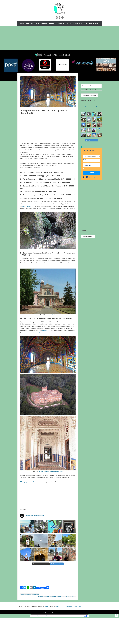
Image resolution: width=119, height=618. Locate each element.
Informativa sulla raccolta (40, 616)
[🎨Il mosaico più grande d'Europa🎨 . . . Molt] (55, 554)
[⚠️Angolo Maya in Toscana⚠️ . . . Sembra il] (41, 554)
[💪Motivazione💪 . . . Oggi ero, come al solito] (89, 130)
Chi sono (29, 23)
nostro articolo (26, 206)
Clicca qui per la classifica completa (31, 482)
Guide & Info (77, 23)
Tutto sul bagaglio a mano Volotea (29, 594)
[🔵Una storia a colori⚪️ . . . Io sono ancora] (99, 130)
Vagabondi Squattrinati (57, 612)
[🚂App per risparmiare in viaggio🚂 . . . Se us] (55, 540)
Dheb (57, 606)
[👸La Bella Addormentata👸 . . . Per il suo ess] (69, 554)
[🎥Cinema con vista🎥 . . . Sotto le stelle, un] (27, 526)
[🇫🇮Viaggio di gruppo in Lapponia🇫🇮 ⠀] (55, 526)
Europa (44, 23)
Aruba (46, 606)
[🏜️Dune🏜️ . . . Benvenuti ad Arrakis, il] (94, 130)
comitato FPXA (46, 330)
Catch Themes (73, 612)
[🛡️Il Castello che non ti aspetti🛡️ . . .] (83, 135)
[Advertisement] (59, 37)
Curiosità (60, 23)
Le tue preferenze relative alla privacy (66, 616)
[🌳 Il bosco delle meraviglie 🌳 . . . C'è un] (69, 540)
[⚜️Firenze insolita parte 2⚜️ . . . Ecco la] (69, 526)
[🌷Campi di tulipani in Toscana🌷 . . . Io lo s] (83, 130)
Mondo (51, 23)
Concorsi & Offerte (91, 23)
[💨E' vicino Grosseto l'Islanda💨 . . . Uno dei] (41, 540)
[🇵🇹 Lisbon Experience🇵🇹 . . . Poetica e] (94, 135)
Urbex (68, 23)
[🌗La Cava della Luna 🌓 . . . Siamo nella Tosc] (27, 554)
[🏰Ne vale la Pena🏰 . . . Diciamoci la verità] (89, 135)
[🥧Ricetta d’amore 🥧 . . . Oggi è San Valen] (99, 135)
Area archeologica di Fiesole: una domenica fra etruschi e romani (57, 596)
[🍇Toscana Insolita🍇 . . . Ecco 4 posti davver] (41, 526)
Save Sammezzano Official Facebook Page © (51, 471)
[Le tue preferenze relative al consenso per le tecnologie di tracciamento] (116, 615)
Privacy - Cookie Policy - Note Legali (70, 606)
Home (22, 23)
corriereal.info (51, 314)
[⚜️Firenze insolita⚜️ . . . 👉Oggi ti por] (27, 540)
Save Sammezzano (41, 333)
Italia (37, 23)
